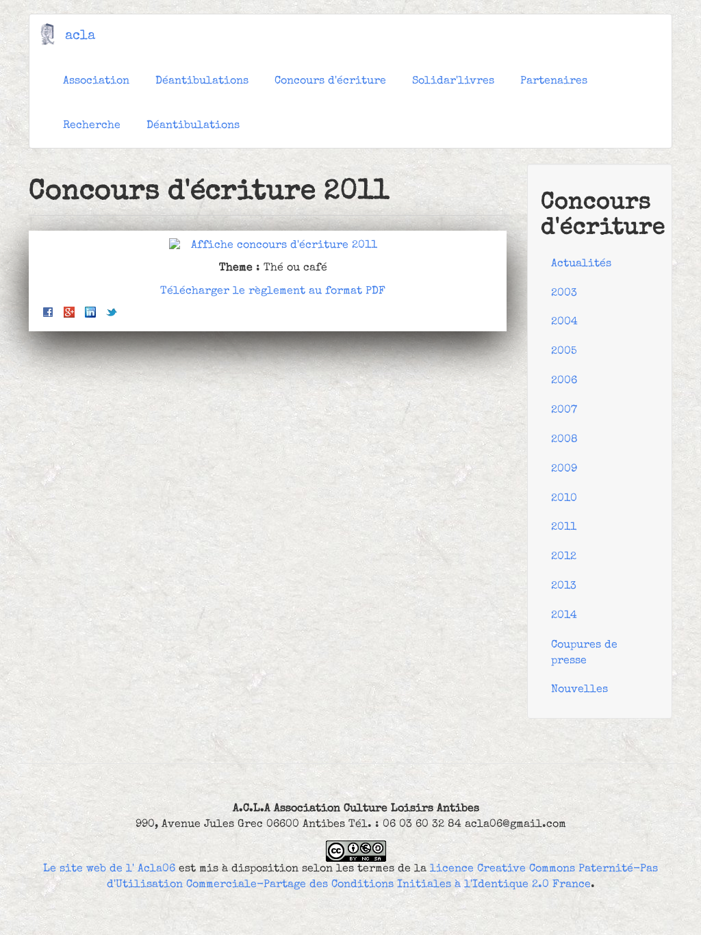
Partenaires (553, 81)
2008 (564, 440)
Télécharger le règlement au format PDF (272, 291)
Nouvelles (579, 689)
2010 (564, 499)
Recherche (91, 125)
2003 (564, 293)
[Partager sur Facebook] (47, 312)
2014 (564, 616)
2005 (564, 351)
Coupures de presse (584, 653)
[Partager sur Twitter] (111, 312)
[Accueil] (52, 34)
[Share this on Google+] (69, 312)
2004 (564, 322)
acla (80, 36)
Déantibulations (201, 81)
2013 (563, 586)
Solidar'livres (453, 81)
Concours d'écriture (330, 81)
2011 (563, 527)
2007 (564, 410)
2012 (563, 557)
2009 (564, 469)
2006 (564, 381)
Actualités (581, 264)
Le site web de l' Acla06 (109, 869)
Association (96, 81)
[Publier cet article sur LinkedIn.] (90, 312)
